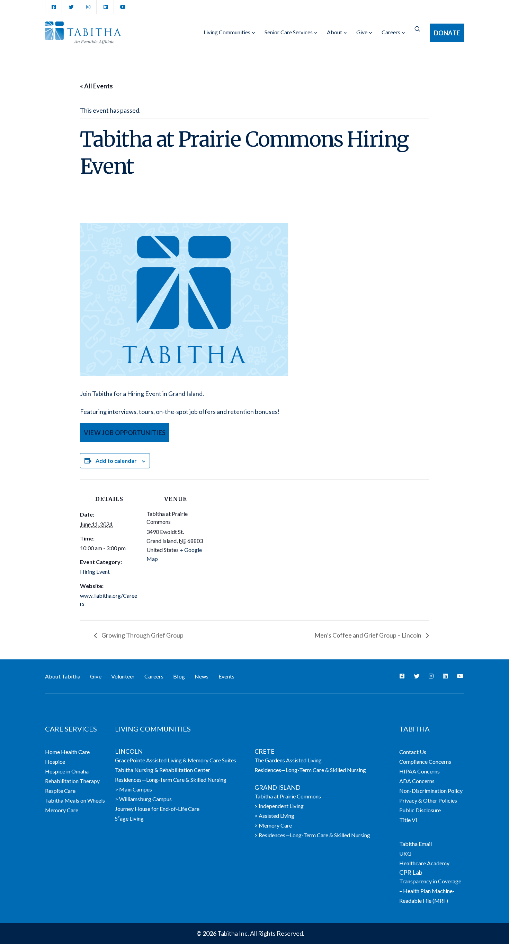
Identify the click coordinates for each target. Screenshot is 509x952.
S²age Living (129, 818)
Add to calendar (116, 460)
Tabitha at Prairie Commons (287, 796)
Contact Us (412, 751)
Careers (391, 32)
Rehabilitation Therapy (72, 781)
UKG (405, 853)
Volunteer (123, 676)
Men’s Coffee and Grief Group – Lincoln (368, 635)
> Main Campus (133, 789)
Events (226, 676)
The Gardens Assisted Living (288, 760)
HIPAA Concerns (419, 771)
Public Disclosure (420, 810)
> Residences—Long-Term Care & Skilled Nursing (312, 835)
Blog (179, 676)
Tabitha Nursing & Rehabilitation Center (162, 770)
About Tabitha (62, 676)
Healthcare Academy (424, 863)
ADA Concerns (417, 781)
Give (361, 32)
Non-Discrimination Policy (431, 790)
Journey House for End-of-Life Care (157, 808)
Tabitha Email (415, 843)
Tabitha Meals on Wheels (75, 800)
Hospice (55, 761)
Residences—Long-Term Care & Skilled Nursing (170, 779)
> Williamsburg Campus (143, 799)
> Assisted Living (274, 815)
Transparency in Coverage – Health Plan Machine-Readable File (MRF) (430, 891)
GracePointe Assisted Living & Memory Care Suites (175, 760)
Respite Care (60, 790)
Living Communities (227, 32)
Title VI (408, 819)
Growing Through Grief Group (142, 635)
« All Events (96, 86)
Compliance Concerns (425, 761)
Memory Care (61, 810)
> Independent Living (279, 806)
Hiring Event (95, 571)
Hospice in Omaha (67, 771)
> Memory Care (273, 825)
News (202, 676)
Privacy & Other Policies (428, 800)
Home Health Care (67, 751)
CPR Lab (410, 872)
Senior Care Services (289, 32)
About (334, 32)
